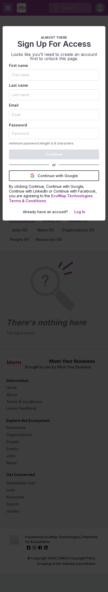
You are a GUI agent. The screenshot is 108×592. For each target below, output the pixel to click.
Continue (54, 154)
